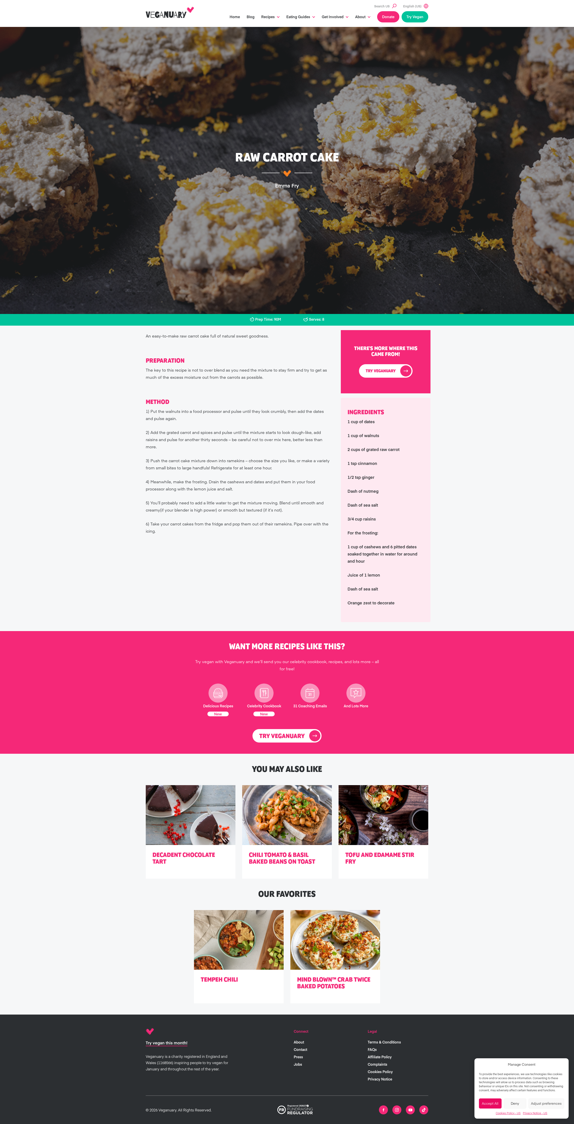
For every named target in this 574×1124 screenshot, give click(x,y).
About (360, 16)
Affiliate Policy (380, 1056)
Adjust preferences (546, 1103)
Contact (300, 1049)
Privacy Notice (380, 1078)
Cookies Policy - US (508, 1113)
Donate (388, 16)
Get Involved (333, 16)
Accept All (490, 1103)
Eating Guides (298, 16)
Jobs (298, 1064)
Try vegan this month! (166, 1043)
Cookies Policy (380, 1071)
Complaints (377, 1064)
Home (235, 16)
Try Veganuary (381, 371)
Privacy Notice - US (535, 1113)
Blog (250, 16)
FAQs (372, 1049)
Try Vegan (415, 16)
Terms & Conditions (384, 1041)
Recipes (268, 16)
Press (298, 1056)
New (218, 713)
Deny (515, 1103)
